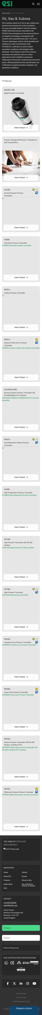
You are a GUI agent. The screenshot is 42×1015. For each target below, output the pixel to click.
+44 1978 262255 (10, 903)
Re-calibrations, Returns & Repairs (28, 885)
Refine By (8, 81)
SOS (5, 888)
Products (7, 880)
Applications (6, 13)
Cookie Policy (21, 997)
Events (24, 876)
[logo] (7, 6)
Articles (24, 872)
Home (6, 872)
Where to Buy (27, 880)
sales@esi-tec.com (10, 905)
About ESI (7, 876)
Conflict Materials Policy (21, 1001)
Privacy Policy (21, 993)
